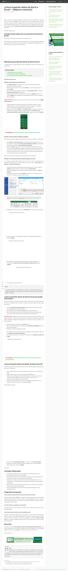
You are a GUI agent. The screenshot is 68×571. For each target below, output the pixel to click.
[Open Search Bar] (64, 1)
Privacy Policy (53, 569)
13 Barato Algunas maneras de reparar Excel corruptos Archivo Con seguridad (55, 80)
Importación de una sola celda (15, 72)
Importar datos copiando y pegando (16, 74)
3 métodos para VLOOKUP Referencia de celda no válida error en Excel (18, 564)
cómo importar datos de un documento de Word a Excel (15, 561)
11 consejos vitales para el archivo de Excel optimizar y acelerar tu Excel (56, 11)
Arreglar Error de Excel (51, 1)
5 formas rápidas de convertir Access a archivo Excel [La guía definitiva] (18, 562)
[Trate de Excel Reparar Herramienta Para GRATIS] (56, 45)
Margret (7, 546)
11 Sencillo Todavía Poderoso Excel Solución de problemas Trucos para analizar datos (56, 26)
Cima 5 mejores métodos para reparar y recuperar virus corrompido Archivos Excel (55, 58)
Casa (36, 1)
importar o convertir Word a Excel (33, 561)
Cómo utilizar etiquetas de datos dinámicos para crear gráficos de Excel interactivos (56, 20)
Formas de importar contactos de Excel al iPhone (26, 132)
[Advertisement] (24, 16)
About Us (36, 569)
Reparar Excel (41, 1)
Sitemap (64, 569)
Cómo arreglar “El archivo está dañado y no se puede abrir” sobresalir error (55, 67)
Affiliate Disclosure (42, 569)
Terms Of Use (59, 569)
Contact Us (49, 569)
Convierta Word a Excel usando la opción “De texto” (20, 75)
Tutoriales (60, 1)
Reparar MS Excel (14, 569)
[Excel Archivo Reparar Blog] (7, 1)
